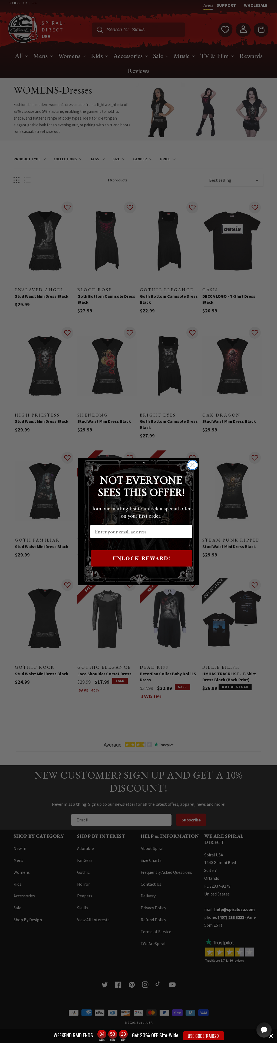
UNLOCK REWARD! (142, 558)
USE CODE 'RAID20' (203, 1035)
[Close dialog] (192, 465)
